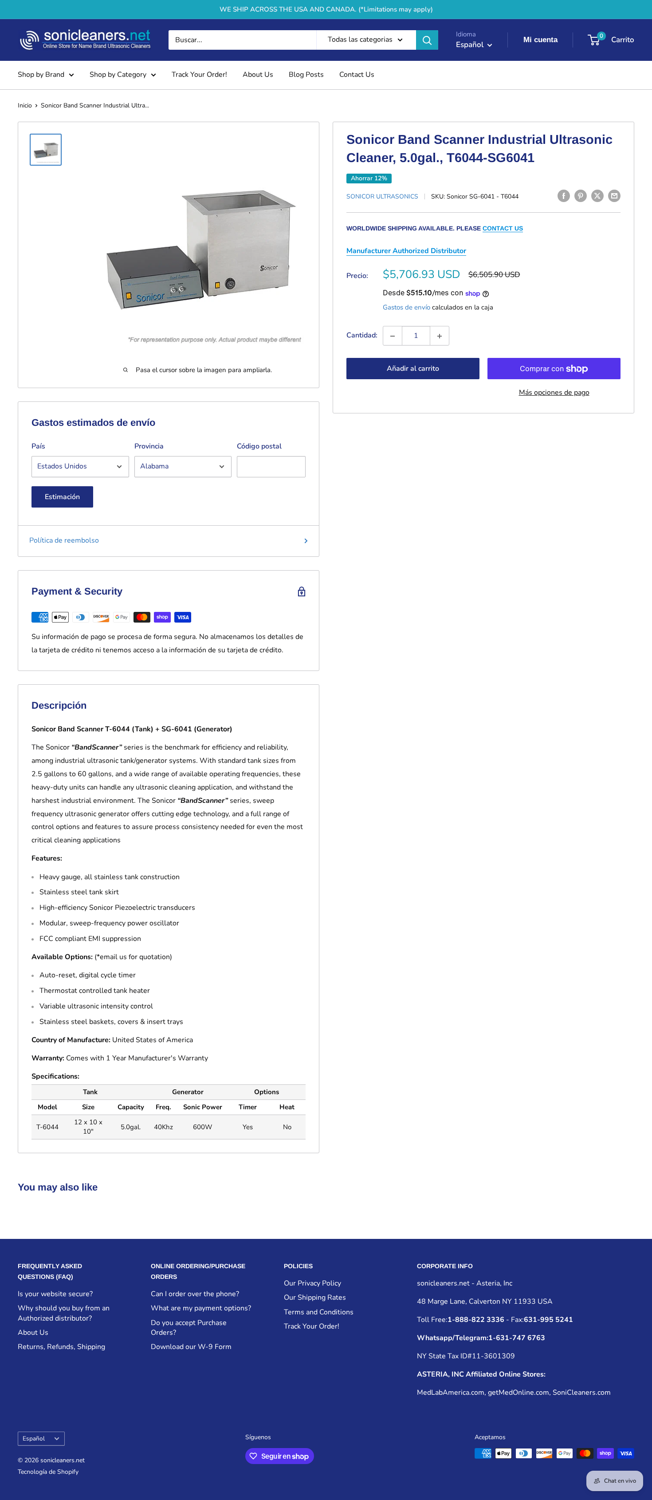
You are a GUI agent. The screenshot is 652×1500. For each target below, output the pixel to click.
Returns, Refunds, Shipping (61, 1347)
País (38, 446)
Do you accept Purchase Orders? (189, 1327)
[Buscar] (427, 40)
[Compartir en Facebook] (564, 195)
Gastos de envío (406, 307)
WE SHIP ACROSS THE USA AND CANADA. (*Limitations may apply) (326, 9)
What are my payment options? (201, 1308)
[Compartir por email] (614, 195)
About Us (258, 74)
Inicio (25, 105)
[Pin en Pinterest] (580, 195)
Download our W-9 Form (191, 1347)
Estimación (62, 497)
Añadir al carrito (413, 369)
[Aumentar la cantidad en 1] (439, 336)
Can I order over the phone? (195, 1294)
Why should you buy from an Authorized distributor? (64, 1313)
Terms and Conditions (318, 1312)
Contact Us (356, 74)
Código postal (259, 446)
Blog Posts (306, 74)
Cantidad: (361, 336)
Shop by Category (118, 74)
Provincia (149, 446)
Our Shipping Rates (315, 1297)
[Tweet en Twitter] (597, 195)
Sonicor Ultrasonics (382, 196)
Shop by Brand (41, 74)
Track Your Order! (199, 74)
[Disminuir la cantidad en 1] (392, 336)
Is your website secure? (55, 1294)
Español (34, 1438)
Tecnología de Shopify (48, 1472)
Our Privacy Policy (312, 1283)
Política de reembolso (64, 540)
